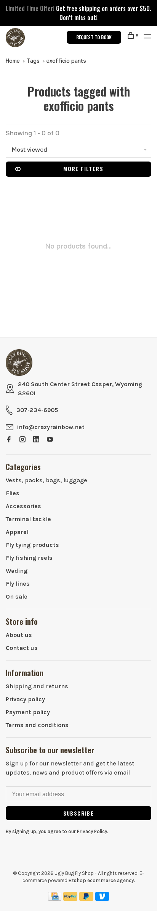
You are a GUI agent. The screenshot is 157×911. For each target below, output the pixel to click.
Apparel (17, 532)
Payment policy (28, 712)
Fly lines (18, 583)
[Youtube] (50, 440)
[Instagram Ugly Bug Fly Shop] (22, 440)
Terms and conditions (37, 725)
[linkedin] (36, 440)
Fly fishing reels (29, 557)
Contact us (22, 647)
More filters (83, 169)
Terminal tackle (28, 519)
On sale (16, 596)
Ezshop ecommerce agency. (102, 880)
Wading (16, 570)
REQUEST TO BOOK (94, 37)
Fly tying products (32, 544)
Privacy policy (25, 699)
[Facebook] (9, 440)
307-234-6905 (37, 410)
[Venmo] (102, 898)
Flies (12, 493)
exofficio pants (66, 60)
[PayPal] (70, 898)
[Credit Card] (55, 898)
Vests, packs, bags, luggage (46, 480)
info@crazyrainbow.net (51, 427)
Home (13, 60)
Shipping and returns (37, 686)
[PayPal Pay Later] (86, 898)
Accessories (23, 506)
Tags (33, 60)
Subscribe (78, 813)
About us (19, 634)
